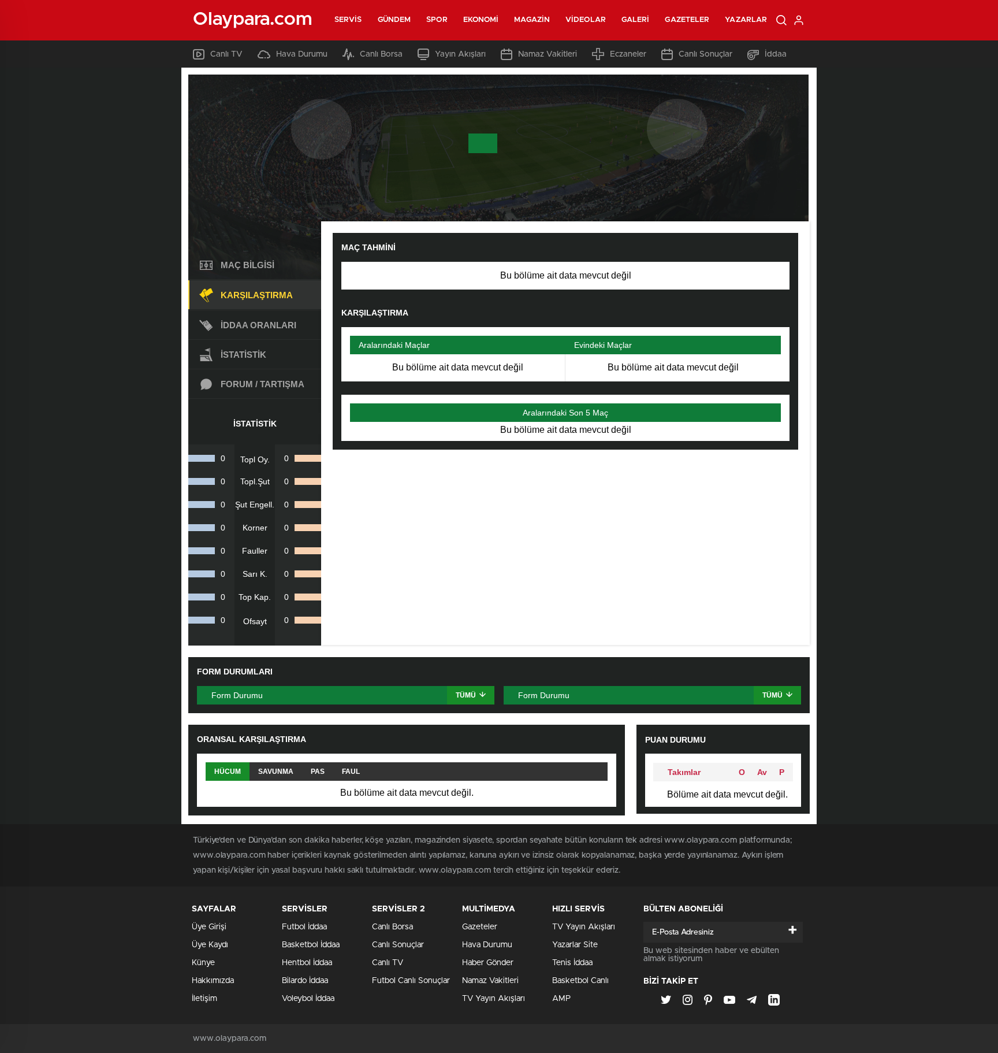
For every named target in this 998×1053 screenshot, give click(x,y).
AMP (561, 999)
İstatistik (243, 354)
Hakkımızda (213, 981)
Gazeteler (687, 20)
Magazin (532, 20)
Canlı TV (226, 54)
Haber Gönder (487, 963)
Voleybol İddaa (308, 999)
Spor (436, 20)
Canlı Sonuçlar (705, 54)
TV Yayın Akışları (493, 999)
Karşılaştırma (257, 295)
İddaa (776, 54)
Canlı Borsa (381, 54)
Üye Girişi (209, 927)
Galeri (635, 20)
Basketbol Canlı (580, 981)
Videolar (585, 20)
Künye (203, 963)
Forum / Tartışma (262, 384)
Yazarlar (746, 20)
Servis (348, 20)
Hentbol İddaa (307, 963)
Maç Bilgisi (247, 265)
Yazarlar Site (575, 945)
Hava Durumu (301, 54)
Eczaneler (628, 54)
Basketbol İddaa (311, 945)
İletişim (204, 999)
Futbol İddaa (304, 927)
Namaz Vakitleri (547, 54)
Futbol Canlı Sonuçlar (411, 981)
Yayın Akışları (460, 54)
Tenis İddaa (572, 963)
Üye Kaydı (210, 945)
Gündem (394, 20)
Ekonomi (481, 20)
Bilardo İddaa (305, 981)
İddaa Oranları (258, 325)
